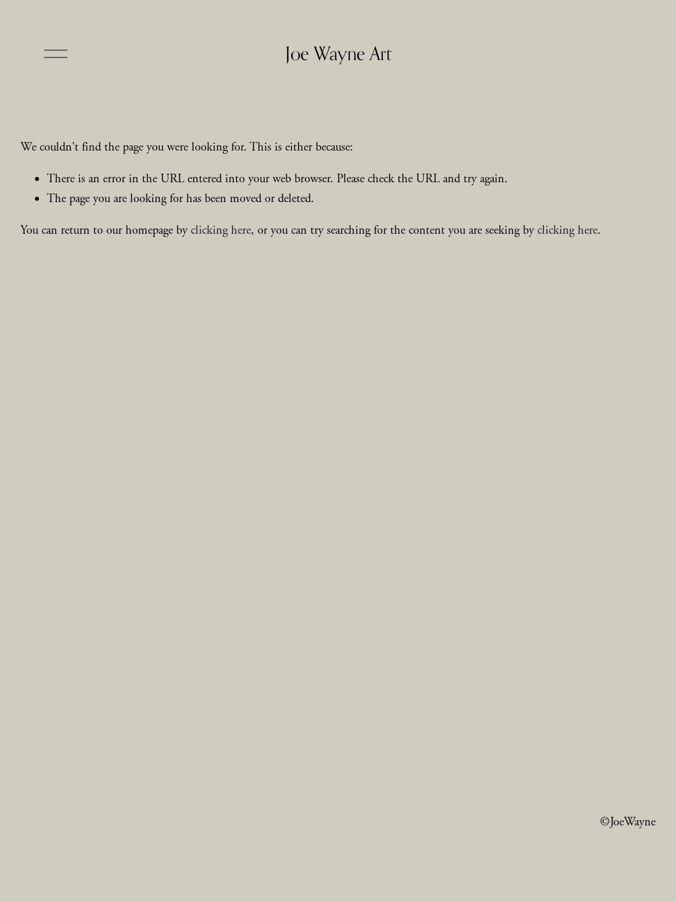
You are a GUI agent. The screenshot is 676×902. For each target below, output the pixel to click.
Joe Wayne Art (338, 53)
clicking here (221, 230)
